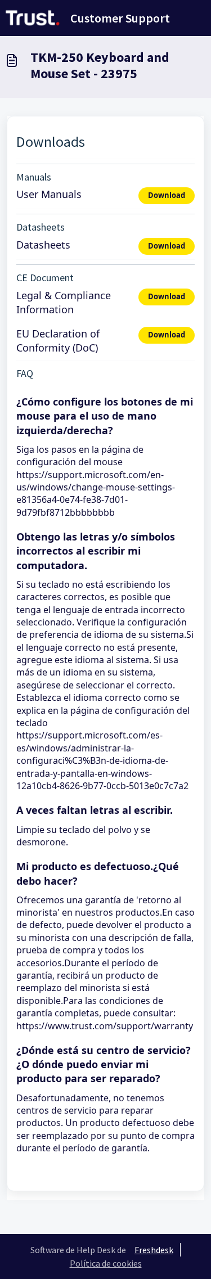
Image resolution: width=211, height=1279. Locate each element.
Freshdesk (153, 1249)
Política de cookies (106, 1263)
